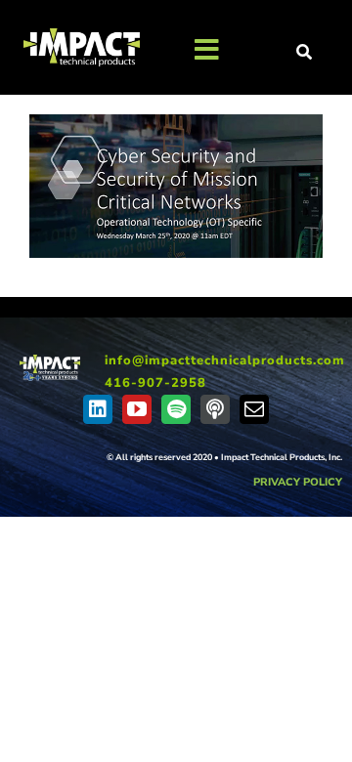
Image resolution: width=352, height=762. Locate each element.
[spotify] (176, 409)
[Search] (305, 52)
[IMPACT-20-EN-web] (49, 361)
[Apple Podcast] (215, 409)
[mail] (254, 409)
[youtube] (137, 409)
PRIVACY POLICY (297, 482)
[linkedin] (97, 409)
